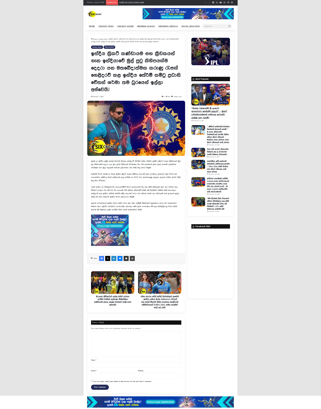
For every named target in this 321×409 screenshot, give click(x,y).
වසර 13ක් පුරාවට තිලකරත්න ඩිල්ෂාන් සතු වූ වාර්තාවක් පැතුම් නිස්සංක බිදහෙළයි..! (218, 151)
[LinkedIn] (113, 258)
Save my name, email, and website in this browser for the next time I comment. (122, 381)
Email (94, 371)
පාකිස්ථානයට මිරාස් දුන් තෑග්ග (130, 2)
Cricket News (106, 26)
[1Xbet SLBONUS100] (160, 402)
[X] (107, 258)
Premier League (146, 26)
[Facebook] (101, 258)
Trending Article (168, 26)
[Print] (132, 258)
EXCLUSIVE (109, 47)
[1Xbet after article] (136, 231)
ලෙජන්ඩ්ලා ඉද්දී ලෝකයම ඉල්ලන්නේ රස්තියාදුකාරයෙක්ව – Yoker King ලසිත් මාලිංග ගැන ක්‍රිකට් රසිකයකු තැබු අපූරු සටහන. (218, 166)
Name (93, 360)
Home (92, 26)
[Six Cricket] (102, 14)
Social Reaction (190, 26)
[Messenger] (120, 258)
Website (140, 371)
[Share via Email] (126, 258)
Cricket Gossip (125, 26)
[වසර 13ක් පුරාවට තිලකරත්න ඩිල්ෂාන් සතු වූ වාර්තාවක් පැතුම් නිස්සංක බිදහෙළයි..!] (198, 152)
